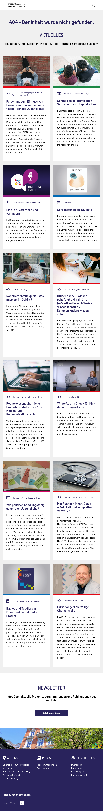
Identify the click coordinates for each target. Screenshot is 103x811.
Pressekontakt (44, 768)
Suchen (93, 5)
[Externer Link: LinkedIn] (22, 803)
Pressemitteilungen (47, 764)
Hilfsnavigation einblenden (17, 794)
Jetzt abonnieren (51, 712)
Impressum (77, 764)
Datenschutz (77, 768)
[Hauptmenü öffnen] (98, 5)
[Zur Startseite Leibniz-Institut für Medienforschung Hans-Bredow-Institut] (14, 6)
